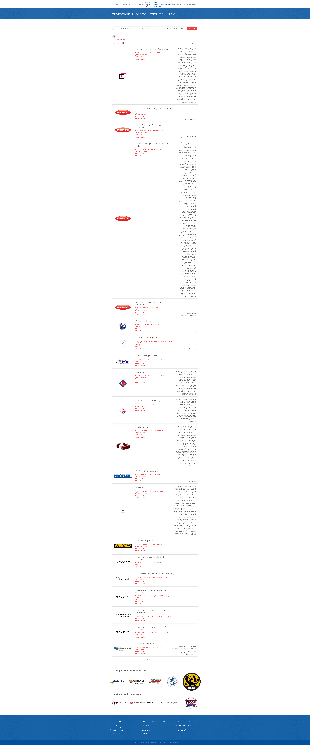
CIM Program (139, 4)
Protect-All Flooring (144, 644)
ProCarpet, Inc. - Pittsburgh (148, 400)
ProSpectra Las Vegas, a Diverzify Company (150, 591)
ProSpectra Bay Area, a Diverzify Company (150, 558)
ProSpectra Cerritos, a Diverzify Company (154, 574)
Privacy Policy (146, 730)
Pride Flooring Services (146, 356)
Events (182, 4)
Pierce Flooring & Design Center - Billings (154, 108)
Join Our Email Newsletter (183, 725)
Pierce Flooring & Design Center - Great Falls (154, 145)
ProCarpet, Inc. (142, 372)
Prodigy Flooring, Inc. (145, 427)
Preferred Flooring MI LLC (147, 337)
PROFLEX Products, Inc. (146, 471)
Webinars (175, 4)
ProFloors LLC (141, 487)
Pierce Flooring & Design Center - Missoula (151, 303)
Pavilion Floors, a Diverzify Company (152, 49)
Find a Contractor (121, 4)
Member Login (191, 4)
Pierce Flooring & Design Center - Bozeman (151, 126)
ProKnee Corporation (145, 540)
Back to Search (118, 40)
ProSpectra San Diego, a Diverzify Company (151, 628)
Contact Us (145, 733)
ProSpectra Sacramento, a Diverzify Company (152, 611)
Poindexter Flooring (144, 321)
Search (193, 28)
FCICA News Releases (148, 725)
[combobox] (151, 28)
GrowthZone (159, 660)
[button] (192, 43)
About (131, 4)
